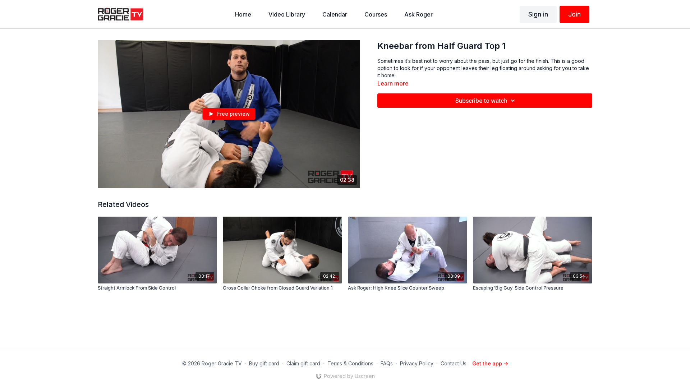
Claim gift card (303, 363)
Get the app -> (490, 363)
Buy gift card (264, 363)
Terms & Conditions (350, 363)
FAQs (387, 363)
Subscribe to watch (481, 100)
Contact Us (453, 363)
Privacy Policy (416, 363)
